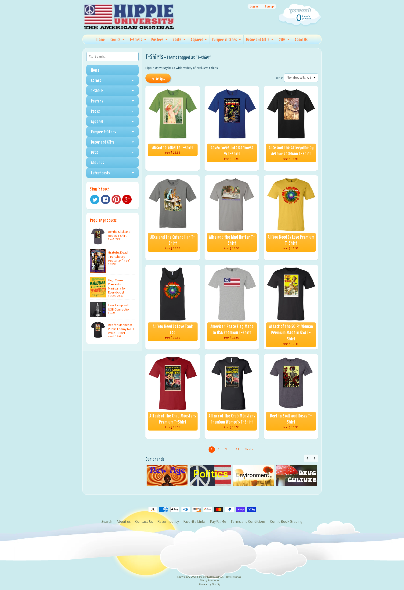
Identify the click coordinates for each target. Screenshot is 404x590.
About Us (301, 39)
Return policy (168, 521)
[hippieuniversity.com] (129, 24)
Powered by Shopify (209, 584)
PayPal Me (218, 521)
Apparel (197, 39)
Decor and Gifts (257, 39)
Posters (157, 39)
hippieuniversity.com (208, 576)
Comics (115, 39)
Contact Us (144, 521)
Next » (249, 449)
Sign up (269, 6)
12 (237, 449)
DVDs (281, 39)
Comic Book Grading (286, 521)
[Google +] (127, 199)
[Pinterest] (116, 199)
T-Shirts (136, 39)
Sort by (279, 77)
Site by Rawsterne (209, 580)
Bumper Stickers (224, 39)
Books (177, 39)
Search (106, 521)
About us (124, 521)
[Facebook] (105, 199)
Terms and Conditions (248, 521)
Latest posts (100, 172)
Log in (254, 6)
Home (100, 39)
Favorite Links (194, 521)
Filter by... (158, 78)
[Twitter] (94, 199)
